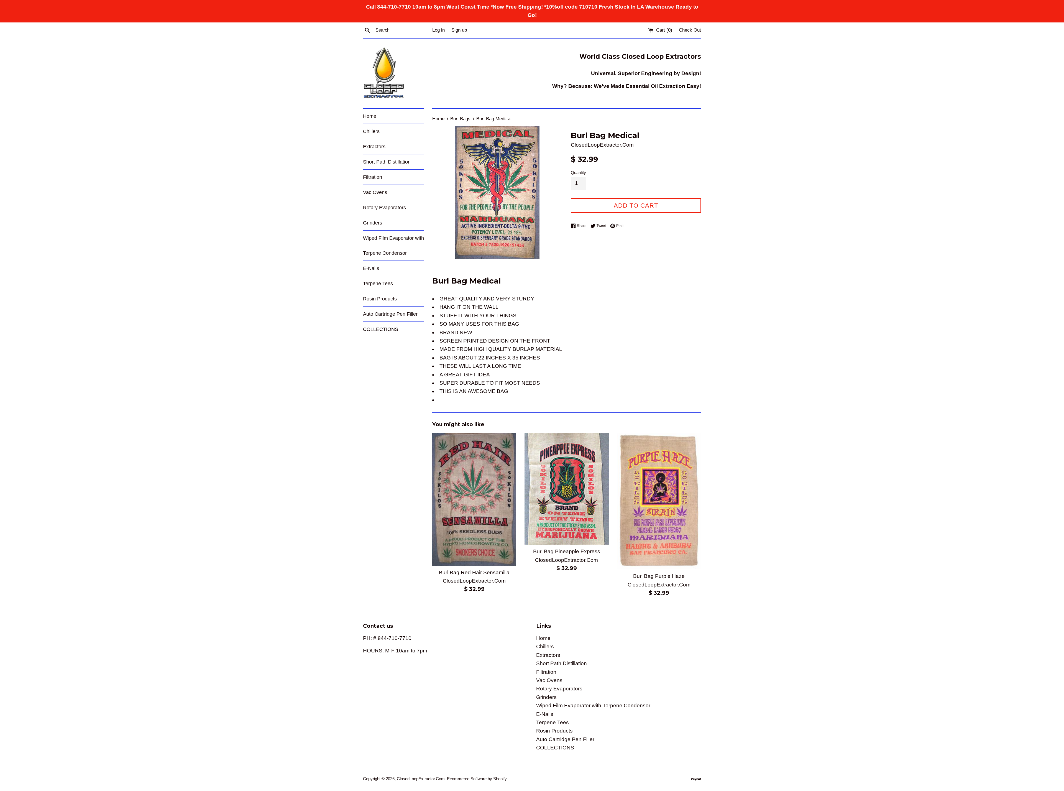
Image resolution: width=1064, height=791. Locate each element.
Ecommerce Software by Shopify (477, 778)
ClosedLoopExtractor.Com (421, 778)
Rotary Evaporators (384, 207)
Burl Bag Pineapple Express (566, 551)
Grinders (372, 223)
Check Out (690, 30)
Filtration (372, 177)
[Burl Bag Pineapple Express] (566, 489)
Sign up (459, 30)
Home (369, 116)
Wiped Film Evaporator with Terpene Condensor (393, 245)
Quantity (578, 172)
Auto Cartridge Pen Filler (390, 314)
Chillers (371, 131)
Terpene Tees (378, 283)
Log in (438, 30)
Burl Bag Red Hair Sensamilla (474, 572)
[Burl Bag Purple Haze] (659, 501)
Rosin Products (380, 299)
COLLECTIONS (380, 329)
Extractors (374, 146)
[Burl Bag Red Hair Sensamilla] (474, 499)
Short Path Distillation (387, 162)
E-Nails (371, 268)
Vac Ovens (375, 192)
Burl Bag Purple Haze (659, 576)
